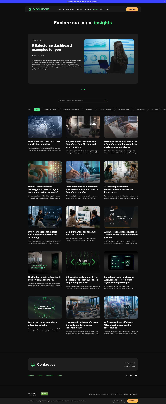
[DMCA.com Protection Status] (44, 394)
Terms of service (123, 394)
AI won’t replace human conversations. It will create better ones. (118, 189)
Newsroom (49, 375)
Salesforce (90, 109)
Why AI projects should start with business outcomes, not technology (42, 235)
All (37, 109)
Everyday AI (60, 9)
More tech (154, 109)
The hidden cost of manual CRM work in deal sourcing (44, 142)
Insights (95, 9)
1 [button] (81, 89)
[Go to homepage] (39, 9)
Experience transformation (71, 109)
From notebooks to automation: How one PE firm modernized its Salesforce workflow (82, 189)
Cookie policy (133, 394)
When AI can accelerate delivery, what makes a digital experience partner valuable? (43, 189)
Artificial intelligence (50, 109)
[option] (83, 59)
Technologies (70, 9)
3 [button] (84, 89)
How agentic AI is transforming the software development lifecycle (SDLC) (82, 325)
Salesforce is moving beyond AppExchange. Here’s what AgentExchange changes (119, 280)
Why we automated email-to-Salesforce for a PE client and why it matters (81, 144)
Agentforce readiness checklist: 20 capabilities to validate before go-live (121, 235)
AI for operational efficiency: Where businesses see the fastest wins (119, 325)
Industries (88, 9)
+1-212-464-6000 (130, 366)
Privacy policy (113, 394)
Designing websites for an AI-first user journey (81, 233)
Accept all (132, 401)
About (107, 9)
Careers (59, 375)
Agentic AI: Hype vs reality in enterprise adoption (42, 323)
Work (101, 9)
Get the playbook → (93, 1)
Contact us (46, 364)
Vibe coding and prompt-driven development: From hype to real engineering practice (82, 280)
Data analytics (140, 109)
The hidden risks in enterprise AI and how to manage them (44, 278)
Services (79, 9)
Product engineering (106, 109)
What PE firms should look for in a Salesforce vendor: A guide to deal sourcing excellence (120, 144)
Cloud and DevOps (124, 109)
